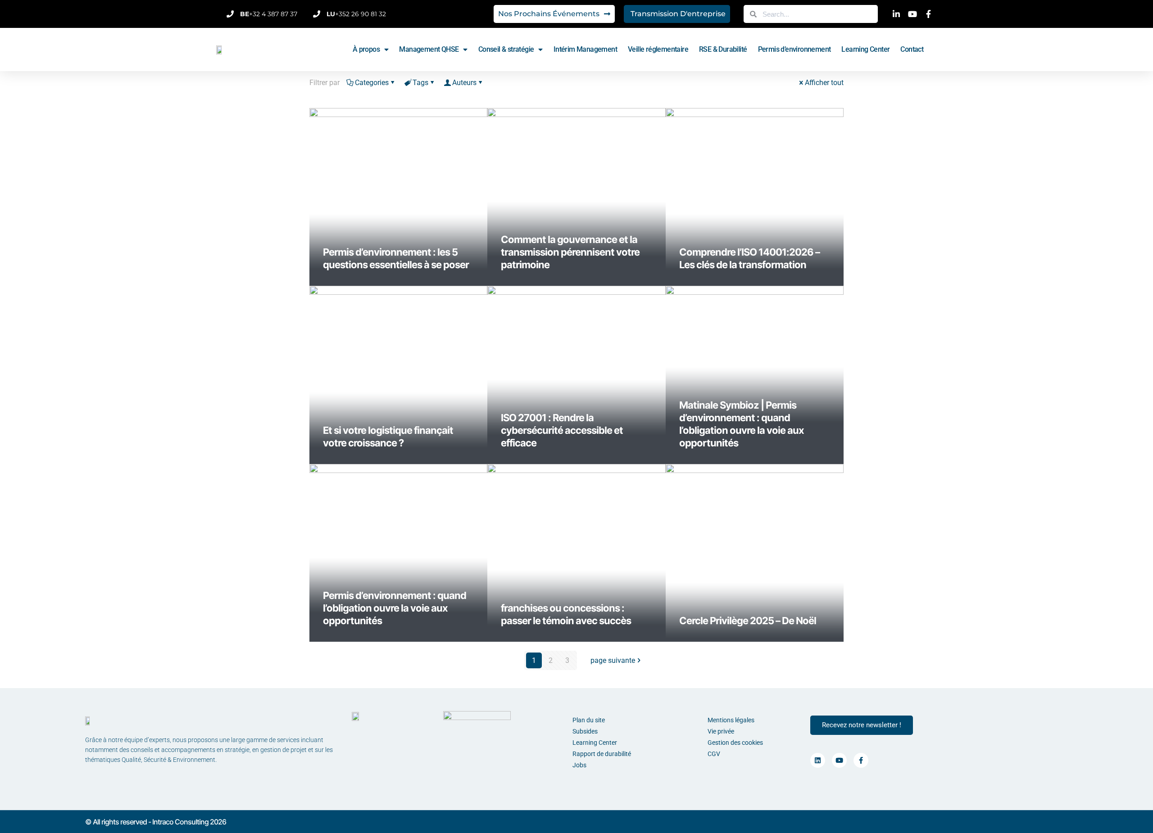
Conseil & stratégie (506, 49)
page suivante (612, 660)
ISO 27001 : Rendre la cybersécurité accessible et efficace (562, 430)
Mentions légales (731, 720)
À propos (366, 49)
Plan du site (588, 720)
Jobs (579, 765)
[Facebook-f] (860, 760)
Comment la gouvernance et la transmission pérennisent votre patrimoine (570, 252)
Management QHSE (428, 49)
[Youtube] (839, 760)
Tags (420, 82)
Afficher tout (824, 82)
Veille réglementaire (658, 49)
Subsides (585, 731)
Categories (372, 82)
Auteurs (464, 82)
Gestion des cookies (735, 742)
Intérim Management (585, 49)
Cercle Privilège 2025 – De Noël (747, 620)
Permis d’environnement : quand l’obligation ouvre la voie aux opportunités (394, 608)
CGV (714, 753)
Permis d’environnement (794, 49)
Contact (911, 49)
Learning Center (865, 49)
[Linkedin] (817, 760)
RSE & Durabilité (723, 49)
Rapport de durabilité (601, 753)
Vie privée (721, 731)
